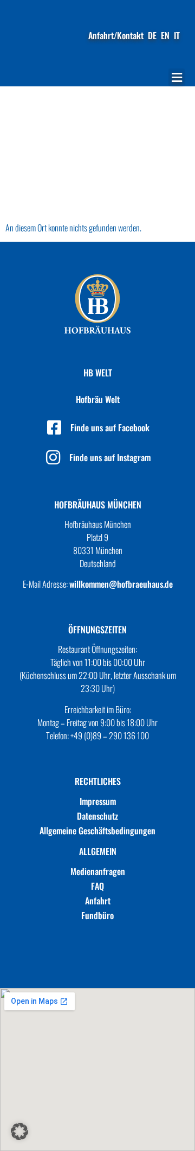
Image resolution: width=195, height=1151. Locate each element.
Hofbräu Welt (98, 399)
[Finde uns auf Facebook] (54, 427)
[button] (176, 77)
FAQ (97, 885)
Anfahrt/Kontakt (116, 35)
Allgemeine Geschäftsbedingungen (97, 830)
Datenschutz (97, 815)
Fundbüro (97, 915)
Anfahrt (97, 900)
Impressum (98, 801)
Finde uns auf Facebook (110, 427)
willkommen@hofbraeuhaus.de (121, 583)
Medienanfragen (97, 871)
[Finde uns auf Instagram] (53, 457)
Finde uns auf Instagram (110, 457)
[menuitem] (152, 35)
